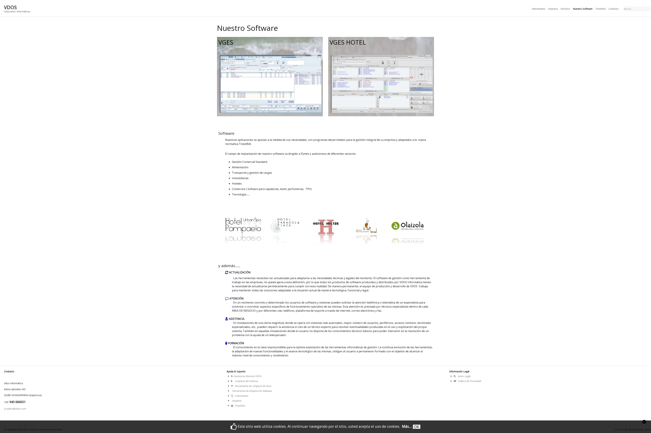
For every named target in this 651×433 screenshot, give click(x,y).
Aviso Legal (463, 376)
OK (416, 427)
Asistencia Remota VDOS (248, 376)
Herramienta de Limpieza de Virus (252, 386)
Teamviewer (241, 395)
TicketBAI (600, 8)
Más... (407, 426)
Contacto (613, 8)
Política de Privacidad (469, 381)
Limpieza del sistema (246, 381)
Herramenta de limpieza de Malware (252, 390)
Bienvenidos (538, 8)
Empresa (553, 8)
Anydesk (236, 400)
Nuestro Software (583, 8)
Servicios (565, 8)
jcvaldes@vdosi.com (15, 408)
